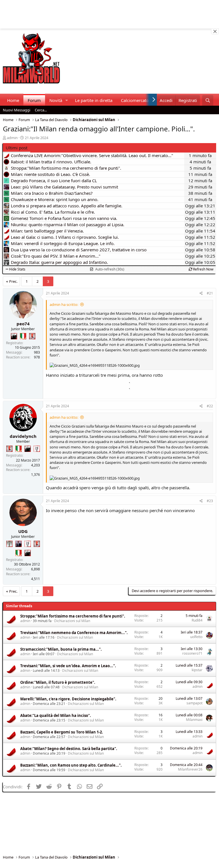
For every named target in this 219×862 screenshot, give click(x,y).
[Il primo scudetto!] (23, 336)
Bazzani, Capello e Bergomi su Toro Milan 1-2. (61, 732)
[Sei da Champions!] (37, 449)
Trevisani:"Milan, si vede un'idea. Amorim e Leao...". (68, 665)
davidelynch (23, 436)
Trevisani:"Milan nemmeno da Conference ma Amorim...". (74, 632)
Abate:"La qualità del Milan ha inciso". (55, 715)
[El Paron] (14, 336)
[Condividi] (201, 293)
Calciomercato (135, 100)
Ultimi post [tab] (16, 148)
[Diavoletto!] (32, 336)
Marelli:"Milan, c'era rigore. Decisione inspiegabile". (68, 698)
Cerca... (41, 110)
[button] (67, 100)
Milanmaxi (194, 719)
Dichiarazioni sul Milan (72, 620)
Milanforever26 (190, 769)
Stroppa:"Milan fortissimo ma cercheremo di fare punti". (72, 616)
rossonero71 (192, 653)
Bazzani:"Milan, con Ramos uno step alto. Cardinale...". (71, 765)
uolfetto (196, 636)
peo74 (23, 323)
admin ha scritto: (64, 304)
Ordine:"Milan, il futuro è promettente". (57, 682)
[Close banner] (215, 31)
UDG (23, 531)
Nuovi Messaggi (16, 110)
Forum (34, 100)
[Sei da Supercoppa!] (9, 544)
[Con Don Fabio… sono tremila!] (18, 544)
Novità (55, 100)
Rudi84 (197, 620)
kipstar (197, 669)
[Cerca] (207, 100)
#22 (210, 406)
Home (13, 100)
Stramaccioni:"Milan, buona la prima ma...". (61, 649)
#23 (210, 500)
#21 (210, 293)
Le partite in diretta (93, 100)
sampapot (194, 703)
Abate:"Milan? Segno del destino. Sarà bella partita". (68, 748)
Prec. (13, 281)
